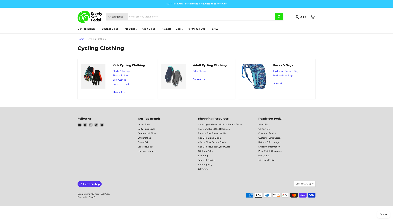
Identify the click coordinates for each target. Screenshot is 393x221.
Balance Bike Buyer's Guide (212, 133)
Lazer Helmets (145, 146)
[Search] (279, 16)
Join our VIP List (266, 160)
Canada (303, 183)
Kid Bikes (130, 29)
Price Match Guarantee (270, 151)
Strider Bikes (144, 137)
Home (81, 39)
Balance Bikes (110, 29)
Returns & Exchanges (269, 142)
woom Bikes (144, 124)
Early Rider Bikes (146, 128)
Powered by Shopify (87, 197)
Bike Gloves (119, 79)
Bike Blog (203, 155)
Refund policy (205, 164)
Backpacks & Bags (283, 75)
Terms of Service (206, 160)
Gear (179, 29)
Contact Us (264, 128)
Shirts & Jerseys (121, 71)
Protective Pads (121, 84)
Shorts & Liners (121, 75)
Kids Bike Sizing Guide (209, 137)
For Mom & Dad (197, 29)
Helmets (166, 29)
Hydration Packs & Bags (286, 71)
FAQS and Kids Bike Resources (214, 128)
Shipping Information (269, 146)
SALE (215, 29)
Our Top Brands (87, 29)
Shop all (118, 92)
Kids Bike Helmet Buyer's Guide (214, 146)
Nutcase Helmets (146, 151)
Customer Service (267, 133)
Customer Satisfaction (269, 137)
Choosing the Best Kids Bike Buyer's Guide (220, 124)
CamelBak (143, 142)
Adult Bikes (149, 29)
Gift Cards (203, 169)
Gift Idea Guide (205, 151)
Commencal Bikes (147, 133)
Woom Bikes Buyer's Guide (212, 142)
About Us (263, 124)
